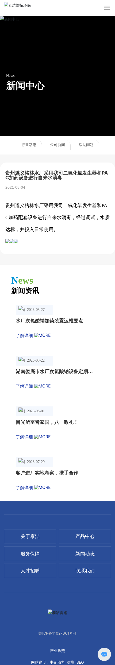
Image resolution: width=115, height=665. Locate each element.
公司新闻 (57, 145)
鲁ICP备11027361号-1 (57, 633)
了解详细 (25, 335)
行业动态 (28, 145)
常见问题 (86, 145)
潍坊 (70, 662)
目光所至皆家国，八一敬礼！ (47, 422)
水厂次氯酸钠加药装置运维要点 (49, 320)
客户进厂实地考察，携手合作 (47, 473)
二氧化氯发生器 (80, 205)
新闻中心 (25, 85)
